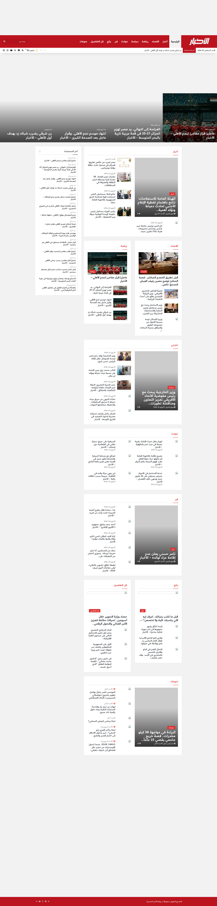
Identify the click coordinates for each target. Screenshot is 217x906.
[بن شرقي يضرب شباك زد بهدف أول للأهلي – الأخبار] (135, 117)
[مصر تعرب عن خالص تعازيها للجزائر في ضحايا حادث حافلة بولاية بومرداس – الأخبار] (124, 162)
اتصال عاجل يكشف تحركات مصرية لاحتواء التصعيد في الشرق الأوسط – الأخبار (102, 416)
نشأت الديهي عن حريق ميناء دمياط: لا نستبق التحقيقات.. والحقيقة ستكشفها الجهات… (102, 402)
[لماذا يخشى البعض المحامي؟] (129, 718)
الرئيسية (175, 41)
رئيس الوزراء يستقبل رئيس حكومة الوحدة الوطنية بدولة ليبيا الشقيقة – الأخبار (102, 214)
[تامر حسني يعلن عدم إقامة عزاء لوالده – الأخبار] (156, 535)
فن (116, 41)
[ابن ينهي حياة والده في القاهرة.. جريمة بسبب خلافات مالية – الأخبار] (129, 473)
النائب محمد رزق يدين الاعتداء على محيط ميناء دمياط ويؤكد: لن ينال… (101, 373)
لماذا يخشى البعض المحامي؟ (101, 721)
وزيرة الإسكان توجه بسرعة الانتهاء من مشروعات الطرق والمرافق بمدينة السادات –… (151, 325)
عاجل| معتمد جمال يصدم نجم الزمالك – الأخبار (164, 50)
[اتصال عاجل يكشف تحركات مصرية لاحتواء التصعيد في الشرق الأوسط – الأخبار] (129, 410)
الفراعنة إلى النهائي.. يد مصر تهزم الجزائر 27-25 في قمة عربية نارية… (100, 290)
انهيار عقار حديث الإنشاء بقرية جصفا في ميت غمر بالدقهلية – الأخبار (148, 444)
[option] (190, 117)
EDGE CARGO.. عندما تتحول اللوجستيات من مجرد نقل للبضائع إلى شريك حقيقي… (102, 747)
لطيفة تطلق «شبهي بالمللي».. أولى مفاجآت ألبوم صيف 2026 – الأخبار (101, 568)
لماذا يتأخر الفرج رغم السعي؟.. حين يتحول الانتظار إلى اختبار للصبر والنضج (102, 733)
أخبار (165, 41)
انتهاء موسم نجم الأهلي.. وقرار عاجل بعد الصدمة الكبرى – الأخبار (100, 302)
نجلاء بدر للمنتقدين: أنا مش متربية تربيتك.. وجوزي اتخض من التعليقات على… (101, 553)
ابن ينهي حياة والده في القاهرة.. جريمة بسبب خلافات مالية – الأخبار (101, 476)
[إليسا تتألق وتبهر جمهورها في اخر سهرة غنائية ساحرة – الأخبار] (177, 626)
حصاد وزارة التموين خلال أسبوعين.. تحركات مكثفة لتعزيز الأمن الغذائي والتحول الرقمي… (109, 620)
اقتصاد (155, 41)
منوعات (83, 41)
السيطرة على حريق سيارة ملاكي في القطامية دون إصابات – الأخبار (103, 444)
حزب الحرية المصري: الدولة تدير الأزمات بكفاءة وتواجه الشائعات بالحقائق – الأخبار (102, 387)
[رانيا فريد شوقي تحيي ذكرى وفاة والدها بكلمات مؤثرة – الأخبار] (129, 533)
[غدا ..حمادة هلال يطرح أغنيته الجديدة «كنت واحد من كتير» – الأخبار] (129, 506)
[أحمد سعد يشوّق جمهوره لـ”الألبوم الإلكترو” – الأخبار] (129, 521)
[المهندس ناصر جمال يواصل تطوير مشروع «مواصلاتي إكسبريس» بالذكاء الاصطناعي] (129, 689)
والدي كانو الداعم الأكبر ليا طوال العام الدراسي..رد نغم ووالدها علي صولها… (151, 641)
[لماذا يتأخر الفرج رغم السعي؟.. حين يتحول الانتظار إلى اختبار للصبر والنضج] (129, 726)
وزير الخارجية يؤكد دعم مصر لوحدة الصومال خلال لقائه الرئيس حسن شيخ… (102, 358)
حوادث (124, 41)
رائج (109, 41)
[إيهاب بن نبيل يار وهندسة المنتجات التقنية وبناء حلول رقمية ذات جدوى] (129, 703)
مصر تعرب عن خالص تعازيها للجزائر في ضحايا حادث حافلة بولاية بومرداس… (101, 165)
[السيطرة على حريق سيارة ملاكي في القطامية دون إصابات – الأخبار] (129, 441)
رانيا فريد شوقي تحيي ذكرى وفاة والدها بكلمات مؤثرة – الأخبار (102, 539)
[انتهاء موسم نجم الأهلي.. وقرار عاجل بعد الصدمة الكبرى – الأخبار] (190, 117)
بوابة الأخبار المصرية (154, 901)
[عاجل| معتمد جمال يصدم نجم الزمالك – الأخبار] (81, 117)
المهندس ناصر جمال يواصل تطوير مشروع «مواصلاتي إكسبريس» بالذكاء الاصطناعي (102, 695)
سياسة (134, 41)
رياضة (145, 41)
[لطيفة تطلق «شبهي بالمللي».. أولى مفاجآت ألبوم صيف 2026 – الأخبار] (129, 562)
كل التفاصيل (97, 41)
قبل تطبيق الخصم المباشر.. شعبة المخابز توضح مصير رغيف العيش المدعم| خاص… (158, 281)
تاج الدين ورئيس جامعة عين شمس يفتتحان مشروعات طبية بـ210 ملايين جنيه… (149, 229)
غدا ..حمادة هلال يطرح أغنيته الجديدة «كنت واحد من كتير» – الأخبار (102, 513)
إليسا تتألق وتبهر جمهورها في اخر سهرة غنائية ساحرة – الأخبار (152, 629)
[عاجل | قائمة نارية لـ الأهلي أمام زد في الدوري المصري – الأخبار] (27, 117)
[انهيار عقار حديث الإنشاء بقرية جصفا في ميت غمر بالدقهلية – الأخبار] (176, 441)
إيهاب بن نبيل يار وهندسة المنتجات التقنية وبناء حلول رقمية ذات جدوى (102, 709)
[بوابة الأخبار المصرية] (199, 41)
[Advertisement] (108, 17)
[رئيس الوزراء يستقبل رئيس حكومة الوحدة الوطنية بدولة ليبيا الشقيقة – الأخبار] (124, 211)
